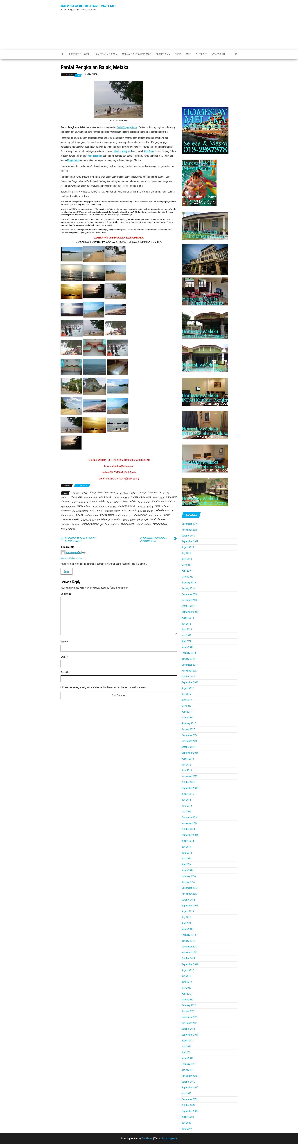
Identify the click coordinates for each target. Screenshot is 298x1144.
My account (218, 54)
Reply (66, 571)
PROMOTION (162, 54)
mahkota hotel (84, 505)
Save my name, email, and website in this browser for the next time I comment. (105, 687)
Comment (66, 593)
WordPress (147, 1138)
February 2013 (189, 934)
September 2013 (190, 905)
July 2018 (186, 623)
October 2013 (188, 899)
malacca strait (128, 510)
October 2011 (188, 1028)
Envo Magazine (169, 1138)
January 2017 (188, 729)
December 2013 (190, 887)
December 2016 (190, 735)
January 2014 (188, 882)
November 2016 (189, 741)
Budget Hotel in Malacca (102, 492)
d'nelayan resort (121, 497)
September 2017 (190, 682)
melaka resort (155, 515)
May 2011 (186, 1046)
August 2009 (188, 1116)
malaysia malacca (164, 510)
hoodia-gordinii (73, 552)
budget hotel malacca (127, 493)
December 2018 (190, 594)
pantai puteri (128, 519)
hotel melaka (129, 501)
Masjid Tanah (73, 160)
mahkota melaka (126, 505)
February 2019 (189, 582)
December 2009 (190, 1099)
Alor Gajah (149, 151)
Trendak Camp (68, 528)
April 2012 (187, 993)
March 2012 (187, 999)
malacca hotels (80, 510)
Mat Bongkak (67, 515)
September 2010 (190, 1087)
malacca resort (112, 510)
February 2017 (189, 723)
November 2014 (189, 823)
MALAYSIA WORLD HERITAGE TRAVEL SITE (88, 6)
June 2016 (187, 770)
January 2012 (188, 1011)
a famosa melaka (79, 493)
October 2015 (188, 782)
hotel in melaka (97, 501)
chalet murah (90, 497)
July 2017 (186, 694)
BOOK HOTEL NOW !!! (79, 54)
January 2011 (188, 1069)
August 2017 (188, 688)
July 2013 (186, 917)
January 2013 (188, 940)
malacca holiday (145, 506)
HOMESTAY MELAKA (105, 54)
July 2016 (186, 764)
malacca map (96, 510)
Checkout (201, 54)
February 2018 (189, 652)
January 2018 (188, 658)
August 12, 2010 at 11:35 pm (71, 558)
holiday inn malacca (141, 496)
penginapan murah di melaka (151, 519)
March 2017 (187, 717)
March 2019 (187, 576)
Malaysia (126, 151)
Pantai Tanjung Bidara (127, 127)
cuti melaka (105, 496)
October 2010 (188, 1081)
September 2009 (190, 1111)
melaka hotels (106, 514)
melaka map (140, 514)
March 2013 (187, 929)
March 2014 (187, 870)
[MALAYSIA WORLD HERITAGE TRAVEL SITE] (62, 54)
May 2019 (186, 565)
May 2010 (186, 1093)
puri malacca (127, 523)
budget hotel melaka (150, 492)
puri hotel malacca (109, 524)
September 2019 (190, 541)
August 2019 (188, 547)
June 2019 (187, 559)
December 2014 (190, 817)
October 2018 (188, 606)
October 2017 (188, 676)
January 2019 (188, 588)
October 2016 (188, 746)
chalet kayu (76, 496)
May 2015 (186, 811)
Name (64, 641)
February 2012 (189, 1005)
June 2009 (187, 1128)
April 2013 (187, 923)
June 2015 (187, 805)
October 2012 (188, 958)
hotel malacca (114, 502)
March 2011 (187, 1058)
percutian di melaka (70, 524)
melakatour (93, 74)
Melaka (117, 151)
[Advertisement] (179, 24)
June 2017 (187, 700)
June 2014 (187, 852)
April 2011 (187, 1052)
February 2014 (189, 876)
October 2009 (188, 1105)
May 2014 (186, 858)
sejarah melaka (143, 524)
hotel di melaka (80, 502)
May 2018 (186, 635)
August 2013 (188, 911)
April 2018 (187, 641)
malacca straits (145, 510)
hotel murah (144, 502)
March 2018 (187, 647)
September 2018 (190, 611)
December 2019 (190, 523)
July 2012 (186, 975)
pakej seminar (88, 519)
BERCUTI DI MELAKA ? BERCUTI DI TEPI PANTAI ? (80, 539)
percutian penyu (90, 523)
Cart (188, 54)
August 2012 (188, 970)
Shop (178, 54)
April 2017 (187, 711)
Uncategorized (82, 485)
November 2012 (189, 952)
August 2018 (188, 617)
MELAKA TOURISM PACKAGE (136, 54)
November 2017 (189, 670)
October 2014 (188, 829)
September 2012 (190, 964)
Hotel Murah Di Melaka (163, 501)
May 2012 (186, 987)
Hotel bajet (158, 497)
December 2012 (190, 946)
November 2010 (189, 1075)
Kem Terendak (95, 155)
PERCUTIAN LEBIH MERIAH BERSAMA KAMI (153, 539)
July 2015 (186, 799)
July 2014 (186, 846)
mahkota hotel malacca (104, 506)
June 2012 (187, 981)
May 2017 (186, 705)
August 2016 (188, 758)
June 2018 (187, 629)
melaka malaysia (123, 515)
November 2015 (189, 776)
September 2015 (190, 788)
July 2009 (186, 1122)
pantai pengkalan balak (109, 519)
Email (64, 656)
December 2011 (190, 1017)
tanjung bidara (160, 523)
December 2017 (190, 664)
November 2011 (189, 1023)
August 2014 (188, 840)
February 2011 (189, 1064)
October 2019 (188, 535)
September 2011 (190, 1034)
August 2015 (188, 794)
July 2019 (186, 553)
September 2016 (190, 752)
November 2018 (189, 600)
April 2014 (187, 864)
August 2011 (188, 1040)
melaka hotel (91, 515)
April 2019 (187, 570)
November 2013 (189, 893)
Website (65, 672)
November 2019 (189, 529)
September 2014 (190, 835)
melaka (79, 514)
